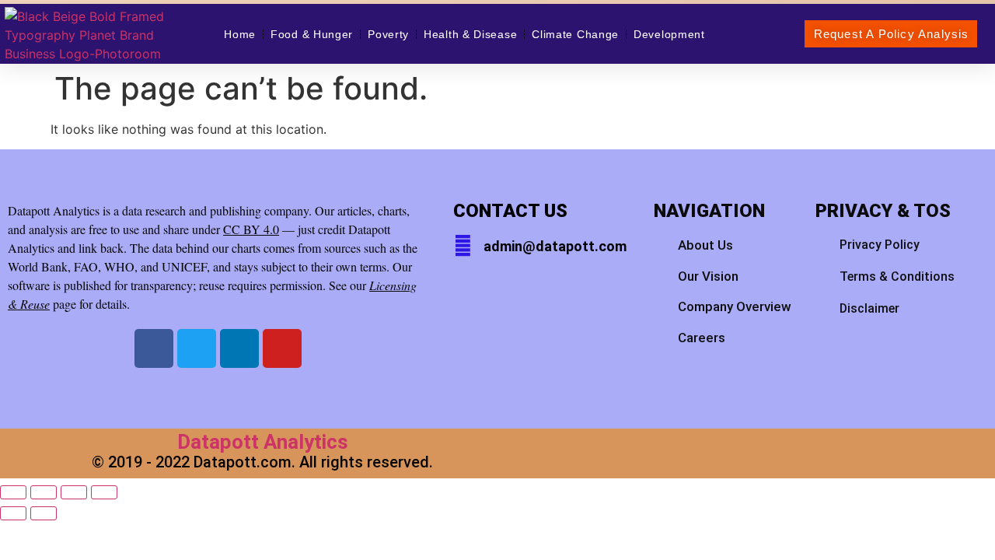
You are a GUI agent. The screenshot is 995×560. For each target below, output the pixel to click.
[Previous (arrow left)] (13, 513)
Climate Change (575, 34)
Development (669, 34)
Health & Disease (470, 34)
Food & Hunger (312, 34)
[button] (891, 33)
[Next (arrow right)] (43, 513)
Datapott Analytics (262, 441)
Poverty (388, 34)
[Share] (74, 492)
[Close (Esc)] (104, 492)
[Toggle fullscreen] (43, 492)
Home (240, 34)
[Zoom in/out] (13, 492)
